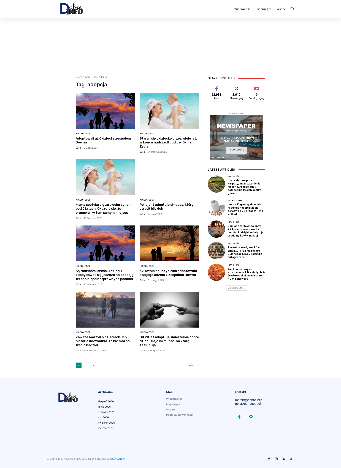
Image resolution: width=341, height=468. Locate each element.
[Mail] (251, 417)
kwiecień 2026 (106, 422)
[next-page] (93, 365)
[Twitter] (291, 459)
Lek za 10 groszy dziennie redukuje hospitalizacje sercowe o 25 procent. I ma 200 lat (245, 209)
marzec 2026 (105, 427)
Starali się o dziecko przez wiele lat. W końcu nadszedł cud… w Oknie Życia (168, 142)
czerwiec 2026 (106, 411)
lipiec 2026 (104, 406)
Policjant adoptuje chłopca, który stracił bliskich (167, 207)
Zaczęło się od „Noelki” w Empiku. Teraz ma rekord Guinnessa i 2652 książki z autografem (245, 252)
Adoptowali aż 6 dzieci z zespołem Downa (103, 140)
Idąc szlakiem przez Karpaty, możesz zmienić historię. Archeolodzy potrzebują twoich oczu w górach (244, 187)
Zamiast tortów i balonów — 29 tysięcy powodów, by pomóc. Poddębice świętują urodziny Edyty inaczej (246, 230)
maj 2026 (103, 417)
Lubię (216, 86)
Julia (78, 147)
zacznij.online (117, 458)
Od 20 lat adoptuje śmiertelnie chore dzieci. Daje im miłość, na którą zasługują (169, 341)
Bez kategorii (235, 201)
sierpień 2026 (106, 401)
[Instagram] (276, 459)
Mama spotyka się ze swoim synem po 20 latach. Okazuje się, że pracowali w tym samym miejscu (104, 209)
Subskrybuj (256, 86)
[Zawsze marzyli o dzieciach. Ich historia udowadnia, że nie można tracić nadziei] (105, 310)
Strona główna (83, 76)
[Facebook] (239, 417)
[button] (292, 9)
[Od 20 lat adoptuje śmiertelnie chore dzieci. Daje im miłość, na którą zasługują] (169, 310)
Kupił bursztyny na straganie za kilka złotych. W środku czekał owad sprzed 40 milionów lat (246, 274)
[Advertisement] (170, 44)
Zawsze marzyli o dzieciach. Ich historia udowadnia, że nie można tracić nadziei (103, 341)
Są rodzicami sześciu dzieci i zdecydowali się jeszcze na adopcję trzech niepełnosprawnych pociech (104, 275)
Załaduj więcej (235, 287)
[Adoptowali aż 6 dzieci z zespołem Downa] (105, 111)
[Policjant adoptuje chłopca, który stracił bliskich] (169, 177)
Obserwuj (236, 86)
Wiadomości (83, 133)
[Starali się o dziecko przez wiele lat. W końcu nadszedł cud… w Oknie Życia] (169, 111)
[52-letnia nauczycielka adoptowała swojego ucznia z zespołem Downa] (169, 243)
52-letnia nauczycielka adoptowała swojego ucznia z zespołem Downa (168, 273)
